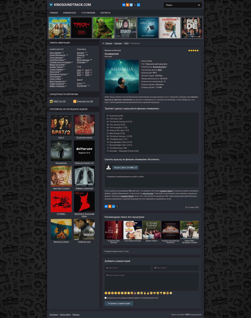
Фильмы (80, 53)
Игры (79, 58)
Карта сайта (65, 315)
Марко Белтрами (57, 65)
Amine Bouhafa (159, 67)
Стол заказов (88, 13)
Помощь (76, 315)
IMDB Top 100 (59, 101)
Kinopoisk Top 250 (85, 101)
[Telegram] (131, 4)
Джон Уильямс (56, 58)
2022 (79, 75)
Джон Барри (55, 76)
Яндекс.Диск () (124, 167)
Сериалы (81, 55)
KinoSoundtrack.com (72, 5)
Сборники (81, 62)
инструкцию (148, 193)
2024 (87, 73)
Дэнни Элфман (56, 69)
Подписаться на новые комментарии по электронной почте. (132, 298)
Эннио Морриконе (57, 55)
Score (79, 83)
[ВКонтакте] (123, 4)
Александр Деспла (58, 74)
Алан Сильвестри (57, 81)
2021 (79, 73)
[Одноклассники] (127, 4)
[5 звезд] (198, 50)
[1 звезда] (189, 50)
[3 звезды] (193, 50)
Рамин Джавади (57, 84)
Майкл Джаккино (57, 86)
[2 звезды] (191, 50)
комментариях (166, 191)
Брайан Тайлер (56, 67)
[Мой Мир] (138, 4)
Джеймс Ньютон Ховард (60, 62)
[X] (134, 4)
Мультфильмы (83, 60)
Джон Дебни (55, 79)
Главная (54, 13)
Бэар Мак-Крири (57, 60)
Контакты (105, 13)
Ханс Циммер (55, 53)
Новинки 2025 (69, 13)
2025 (87, 75)
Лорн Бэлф (54, 72)
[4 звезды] (196, 50)
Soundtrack (81, 86)
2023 (87, 70)
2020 (79, 70)
